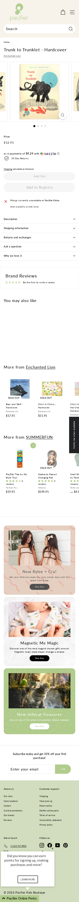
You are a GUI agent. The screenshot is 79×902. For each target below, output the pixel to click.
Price (7, 136)
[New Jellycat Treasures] (39, 690)
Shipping (8, 169)
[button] (39, 154)
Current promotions (13, 810)
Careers (7, 806)
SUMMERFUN (39, 437)
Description (10, 219)
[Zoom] (63, 115)
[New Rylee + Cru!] (39, 548)
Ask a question (13, 246)
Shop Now (39, 587)
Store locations (11, 801)
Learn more (28, 879)
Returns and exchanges (17, 237)
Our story (8, 796)
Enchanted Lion (12, 55)
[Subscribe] (63, 769)
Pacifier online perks (49, 810)
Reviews (8, 820)
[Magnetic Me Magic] (39, 619)
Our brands (9, 815)
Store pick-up (46, 801)
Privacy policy (46, 825)
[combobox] (39, 28)
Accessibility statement (51, 820)
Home (6, 42)
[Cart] (63, 12)
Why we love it (13, 255)
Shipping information (16, 228)
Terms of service (47, 815)
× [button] (52, 848)
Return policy (46, 806)
